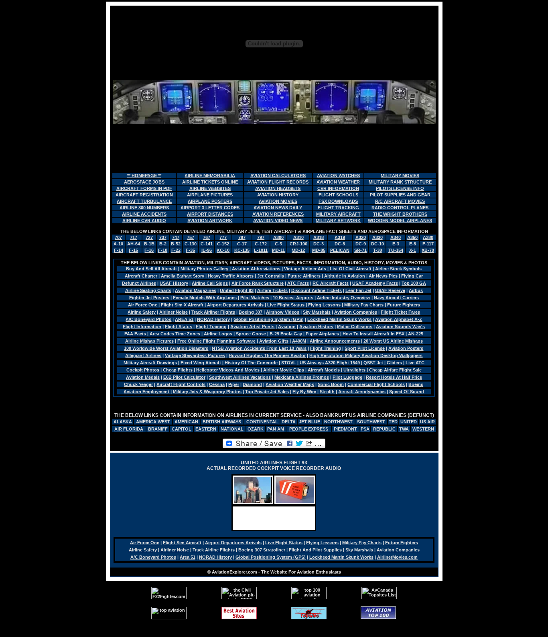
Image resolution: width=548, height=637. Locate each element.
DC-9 (360, 243)
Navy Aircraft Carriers (396, 297)
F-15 (133, 250)
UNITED (408, 421)
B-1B (149, 243)
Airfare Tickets (272, 290)
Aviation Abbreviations (256, 268)
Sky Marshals (317, 312)
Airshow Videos (282, 312)
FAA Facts (135, 333)
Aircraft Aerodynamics (362, 391)
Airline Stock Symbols (398, 268)
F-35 (190, 250)
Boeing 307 (250, 312)
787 (242, 237)
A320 (360, 237)
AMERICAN (186, 421)
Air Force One (142, 304)
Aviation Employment (146, 391)
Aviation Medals (143, 377)
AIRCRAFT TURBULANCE (144, 201)
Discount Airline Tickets (316, 290)
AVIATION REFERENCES (278, 214)
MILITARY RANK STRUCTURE (400, 182)
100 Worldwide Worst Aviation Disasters (166, 348)
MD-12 (298, 250)
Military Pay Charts (364, 304)
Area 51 (187, 557)
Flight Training (211, 326)
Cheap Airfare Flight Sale (395, 370)
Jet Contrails (270, 276)
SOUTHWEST (371, 421)
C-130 (191, 243)
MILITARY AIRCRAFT (338, 214)
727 (149, 237)
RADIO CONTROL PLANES (399, 207)
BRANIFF (158, 429)
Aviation (287, 326)
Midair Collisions (354, 326)
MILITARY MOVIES (400, 175)
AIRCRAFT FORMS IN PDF (144, 188)
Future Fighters (403, 304)
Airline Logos (218, 333)
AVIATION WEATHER (338, 182)
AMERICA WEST (153, 421)
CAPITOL (181, 429)
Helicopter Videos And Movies (228, 370)
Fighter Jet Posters (149, 297)
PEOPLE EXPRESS (308, 429)
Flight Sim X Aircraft (182, 304)
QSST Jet (373, 362)
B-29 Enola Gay (286, 333)
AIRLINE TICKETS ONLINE (210, 182)
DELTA (289, 421)
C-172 (261, 243)
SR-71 (360, 250)
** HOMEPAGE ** (144, 175)
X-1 (412, 250)
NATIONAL (232, 429)
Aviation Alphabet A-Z (398, 319)
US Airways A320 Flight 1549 (330, 362)
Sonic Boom (331, 384)
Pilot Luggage (347, 377)
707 (118, 237)
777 (223, 237)
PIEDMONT (345, 429)
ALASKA (123, 421)
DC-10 (377, 243)
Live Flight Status (285, 304)
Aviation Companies (355, 312)
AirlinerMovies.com (397, 557)
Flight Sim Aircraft (182, 542)
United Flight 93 (237, 290)
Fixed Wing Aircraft (201, 362)
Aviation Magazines (195, 290)
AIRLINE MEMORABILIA (210, 175)
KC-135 (242, 250)
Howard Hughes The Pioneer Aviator (267, 355)
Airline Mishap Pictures (149, 341)
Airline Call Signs (210, 283)
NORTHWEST (338, 421)
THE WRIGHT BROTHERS (400, 214)
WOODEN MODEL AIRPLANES (400, 220)
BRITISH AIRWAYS (222, 421)
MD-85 (318, 250)
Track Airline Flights (214, 549)
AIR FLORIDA (128, 429)
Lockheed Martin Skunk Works (339, 319)
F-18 (162, 250)
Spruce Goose (251, 333)
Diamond (252, 384)
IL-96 (206, 250)
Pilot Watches (254, 297)
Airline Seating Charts (148, 290)
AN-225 (415, 333)
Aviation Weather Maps (290, 384)
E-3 (395, 243)
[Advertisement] (274, 148)
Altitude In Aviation (344, 276)
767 (206, 237)
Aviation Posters (405, 348)
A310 (298, 237)
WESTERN (423, 429)
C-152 (223, 243)
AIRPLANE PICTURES (210, 194)
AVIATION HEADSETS (277, 188)
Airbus (416, 290)
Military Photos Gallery (204, 268)
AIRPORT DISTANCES (210, 214)
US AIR (427, 421)
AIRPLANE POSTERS (210, 201)
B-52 (176, 243)
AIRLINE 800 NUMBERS (144, 207)
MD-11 (278, 250)
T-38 (377, 250)
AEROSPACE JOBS (144, 182)
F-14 (118, 250)
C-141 (207, 243)
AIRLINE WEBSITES (210, 188)
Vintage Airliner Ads (305, 268)
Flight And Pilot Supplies (315, 549)
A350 (412, 237)
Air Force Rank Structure (257, 283)
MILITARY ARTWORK (338, 220)
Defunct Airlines (139, 283)
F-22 (176, 250)
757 (190, 237)
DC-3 (318, 243)
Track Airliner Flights (213, 312)
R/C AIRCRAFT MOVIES (400, 201)
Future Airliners (304, 276)
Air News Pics (383, 276)
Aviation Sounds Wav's (400, 326)
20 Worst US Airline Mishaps (393, 341)
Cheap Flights (178, 370)
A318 (318, 237)
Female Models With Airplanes (205, 297)
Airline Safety (142, 312)
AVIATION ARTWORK (209, 220)
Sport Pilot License (365, 348)
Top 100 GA (414, 283)
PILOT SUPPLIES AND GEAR (400, 194)
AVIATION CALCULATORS (278, 175)
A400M (299, 341)
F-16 (149, 250)
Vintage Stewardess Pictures (195, 355)
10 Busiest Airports (293, 297)
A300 (278, 237)
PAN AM (275, 429)
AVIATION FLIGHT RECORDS (278, 182)
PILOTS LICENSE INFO (400, 188)
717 (133, 237)
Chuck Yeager (138, 384)
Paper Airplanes (322, 333)
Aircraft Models (324, 370)
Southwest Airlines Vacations (240, 377)
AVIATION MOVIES (278, 201)
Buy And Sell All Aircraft (151, 268)
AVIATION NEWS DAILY (278, 207)
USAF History (174, 283)
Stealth (327, 391)
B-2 (162, 243)
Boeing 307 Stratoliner (261, 549)
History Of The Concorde (251, 362)
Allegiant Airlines (143, 355)
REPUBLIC (384, 429)
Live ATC (415, 362)
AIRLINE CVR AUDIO (144, 220)
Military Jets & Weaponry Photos (207, 391)
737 (162, 237)
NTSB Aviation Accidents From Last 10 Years (259, 348)
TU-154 (395, 250)
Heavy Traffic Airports (231, 276)
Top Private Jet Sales (267, 391)
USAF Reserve (390, 290)
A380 (428, 237)
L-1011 (261, 250)
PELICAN (339, 250)
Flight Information (142, 326)
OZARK (256, 429)
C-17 (242, 243)
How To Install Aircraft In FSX (373, 333)
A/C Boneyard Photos (148, 319)
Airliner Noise (173, 312)
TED (393, 421)
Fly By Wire (304, 391)
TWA (404, 429)
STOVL (288, 362)
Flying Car (412, 276)
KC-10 (223, 250)
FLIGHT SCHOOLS (338, 194)
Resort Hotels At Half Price (394, 377)
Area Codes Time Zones (175, 333)
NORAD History (213, 319)
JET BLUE (309, 421)
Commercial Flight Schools (376, 384)
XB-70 (428, 250)
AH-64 (133, 243)
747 (175, 237)
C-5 (278, 243)
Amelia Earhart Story (182, 276)
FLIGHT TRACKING (338, 207)
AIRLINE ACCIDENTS (144, 214)
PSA (365, 429)
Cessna (217, 384)
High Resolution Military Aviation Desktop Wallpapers (365, 355)
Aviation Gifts (273, 341)
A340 (395, 237)
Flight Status (178, 326)
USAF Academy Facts (375, 283)
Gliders (394, 362)
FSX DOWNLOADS (338, 201)
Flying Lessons (324, 304)
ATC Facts (298, 283)
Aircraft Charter (141, 276)
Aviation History (316, 326)
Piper (233, 384)
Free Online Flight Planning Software (216, 341)
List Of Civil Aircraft (350, 268)
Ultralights (354, 370)
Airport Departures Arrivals (235, 304)
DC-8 (340, 243)
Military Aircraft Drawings (150, 362)
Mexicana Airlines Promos (301, 377)
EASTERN (205, 429)
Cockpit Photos (142, 370)
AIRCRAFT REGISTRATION (144, 194)
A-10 (118, 243)
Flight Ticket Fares (400, 312)
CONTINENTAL (262, 421)
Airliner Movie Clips (283, 370)
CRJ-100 (298, 243)
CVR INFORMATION (338, 188)
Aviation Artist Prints (252, 326)
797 (260, 237)
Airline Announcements (335, 341)
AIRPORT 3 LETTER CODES (210, 207)
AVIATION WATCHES (338, 175)
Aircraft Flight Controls (180, 384)
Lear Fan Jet (358, 290)
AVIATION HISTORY (277, 194)
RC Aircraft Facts (331, 283)
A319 (340, 237)
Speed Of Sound (406, 391)
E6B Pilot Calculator (184, 377)
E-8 (412, 243)
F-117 (428, 243)
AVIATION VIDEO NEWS (277, 220)
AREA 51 (184, 319)
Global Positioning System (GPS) (268, 319)
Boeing (416, 384)
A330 (377, 237)
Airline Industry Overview (343, 297)
